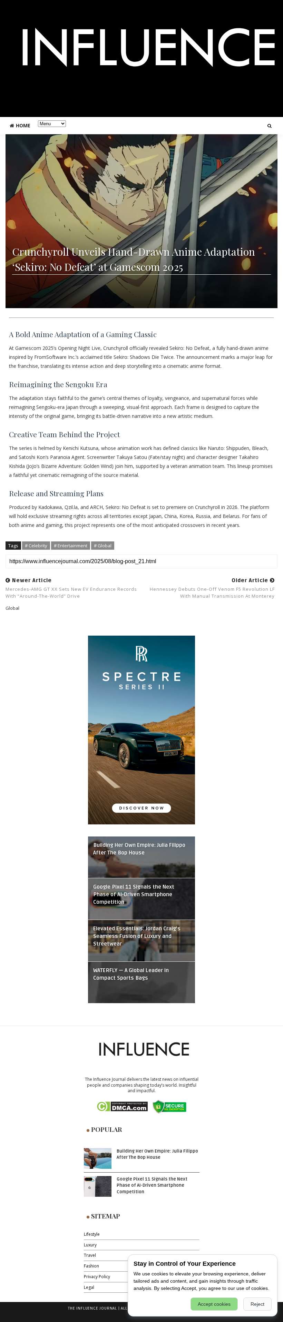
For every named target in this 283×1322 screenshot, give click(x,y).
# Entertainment (70, 545)
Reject (257, 1304)
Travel (90, 1255)
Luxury (90, 1245)
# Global (102, 545)
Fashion (91, 1266)
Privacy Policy (97, 1277)
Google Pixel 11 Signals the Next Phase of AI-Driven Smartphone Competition (133, 894)
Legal (89, 1287)
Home (23, 125)
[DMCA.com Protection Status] (122, 1106)
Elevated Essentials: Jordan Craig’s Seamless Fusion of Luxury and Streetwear (136, 936)
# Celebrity (36, 545)
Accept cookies (214, 1304)
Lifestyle (92, 1234)
